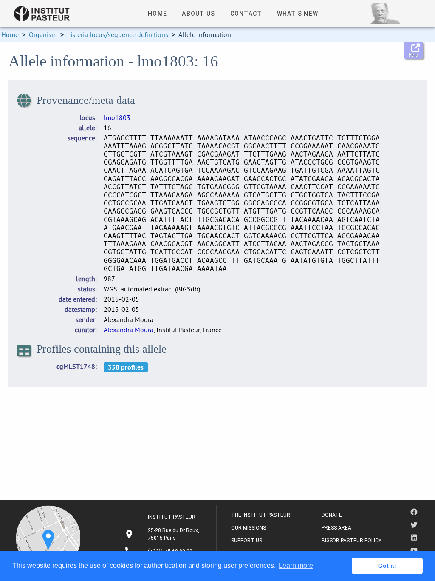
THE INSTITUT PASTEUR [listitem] (260, 515)
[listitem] (163, 534)
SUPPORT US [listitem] (246, 541)
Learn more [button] (296, 565)
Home (10, 34)
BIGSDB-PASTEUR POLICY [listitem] (351, 541)
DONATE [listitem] (332, 515)
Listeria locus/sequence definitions (117, 34)
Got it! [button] (387, 565)
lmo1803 (117, 117)
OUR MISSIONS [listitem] (248, 528)
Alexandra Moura (128, 329)
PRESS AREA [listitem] (336, 528)
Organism (43, 34)
